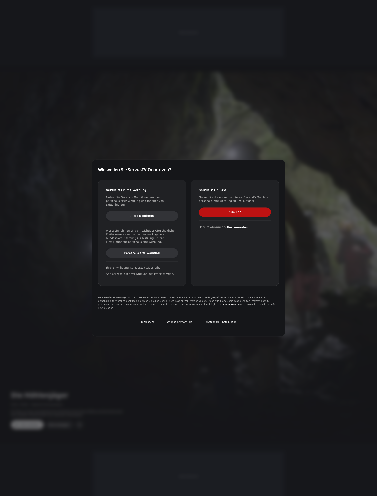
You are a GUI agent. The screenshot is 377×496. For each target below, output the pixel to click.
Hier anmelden (237, 227)
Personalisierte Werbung (142, 252)
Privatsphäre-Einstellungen (220, 321)
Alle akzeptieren (142, 215)
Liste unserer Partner (233, 304)
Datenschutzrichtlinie (179, 321)
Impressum (147, 321)
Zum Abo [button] (235, 212)
